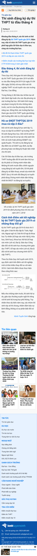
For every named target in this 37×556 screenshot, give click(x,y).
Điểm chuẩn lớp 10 (8, 518)
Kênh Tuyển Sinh (7, 6)
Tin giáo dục (18, 6)
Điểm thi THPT (7, 514)
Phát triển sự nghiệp (9, 492)
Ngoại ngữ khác (7, 455)
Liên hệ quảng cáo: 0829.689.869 (17, 531)
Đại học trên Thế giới (9, 470)
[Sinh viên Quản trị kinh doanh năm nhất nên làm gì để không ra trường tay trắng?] (10, 344)
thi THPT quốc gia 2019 (20, 39)
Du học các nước (8, 430)
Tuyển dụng (6, 495)
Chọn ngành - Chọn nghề (11, 485)
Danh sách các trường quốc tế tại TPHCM (17, 477)
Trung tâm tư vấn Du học (11, 437)
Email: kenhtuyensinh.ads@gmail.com (19, 534)
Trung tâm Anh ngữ (9, 452)
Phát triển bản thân (9, 488)
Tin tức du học (7, 433)
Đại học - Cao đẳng (9, 466)
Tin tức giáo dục (7, 422)
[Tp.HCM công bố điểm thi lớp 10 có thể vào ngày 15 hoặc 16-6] (27, 370)
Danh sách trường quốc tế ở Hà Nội (14, 473)
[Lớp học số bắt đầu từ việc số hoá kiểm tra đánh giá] (27, 344)
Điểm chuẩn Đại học (9, 511)
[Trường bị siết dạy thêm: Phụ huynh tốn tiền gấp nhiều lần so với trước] (27, 397)
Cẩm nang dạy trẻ (8, 503)
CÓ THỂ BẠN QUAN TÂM (11, 547)
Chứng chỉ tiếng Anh (9, 448)
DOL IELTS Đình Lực (9, 459)
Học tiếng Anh (7, 445)
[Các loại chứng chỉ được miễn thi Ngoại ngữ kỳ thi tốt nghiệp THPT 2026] (10, 397)
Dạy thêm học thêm (15, 10)
